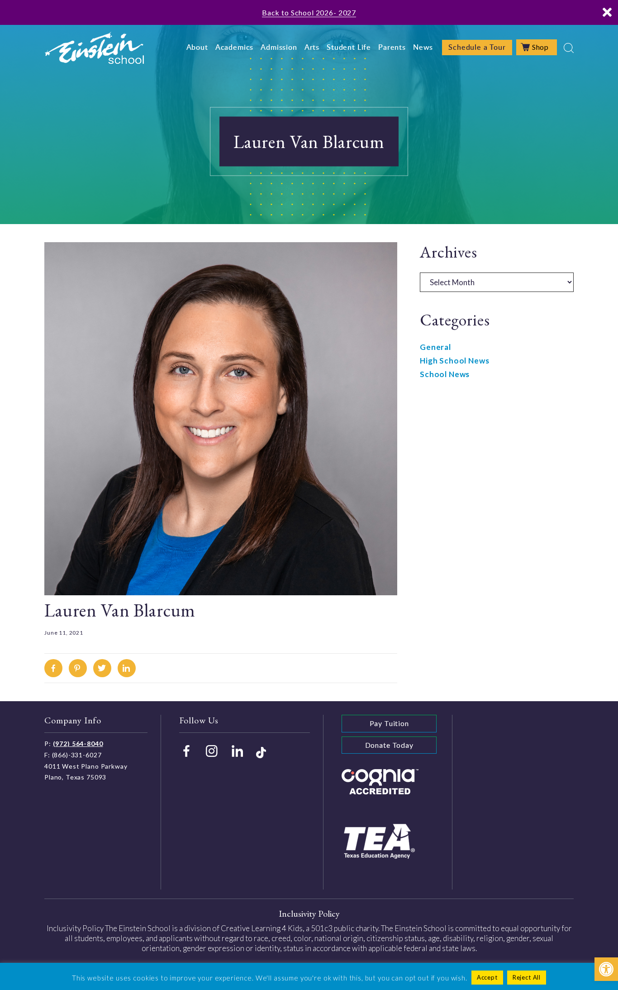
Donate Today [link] (389, 745)
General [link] (435, 347)
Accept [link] (487, 977)
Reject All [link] (527, 977)
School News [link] (445, 374)
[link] (606, 969)
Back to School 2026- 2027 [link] (309, 12)
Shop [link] (540, 47)
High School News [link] (455, 360)
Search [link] (569, 48)
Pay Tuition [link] (389, 723)
